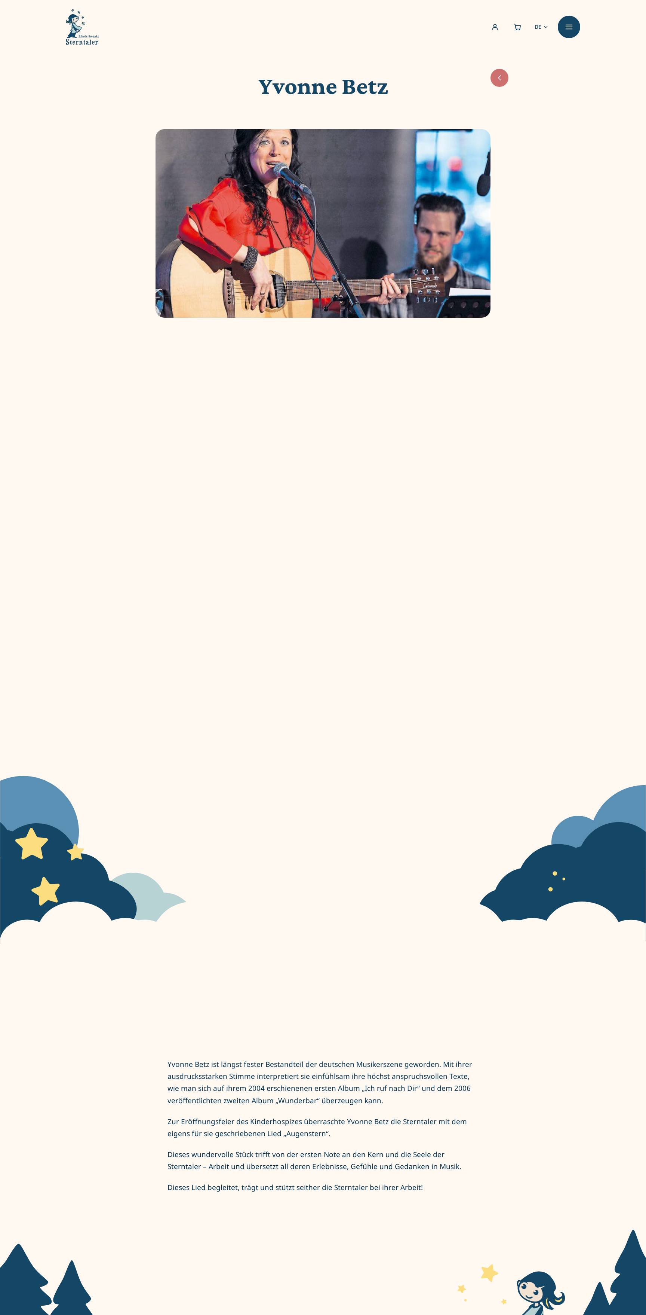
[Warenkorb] (517, 27)
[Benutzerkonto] (495, 27)
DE (538, 26)
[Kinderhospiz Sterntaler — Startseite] (82, 27)
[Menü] (569, 27)
